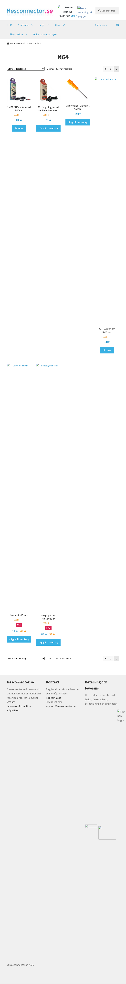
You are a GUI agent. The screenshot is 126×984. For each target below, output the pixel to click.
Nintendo (23, 25)
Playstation (16, 34)
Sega (41, 25)
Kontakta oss (53, 697)
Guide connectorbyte (45, 34)
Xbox (57, 25)
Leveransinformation (19, 706)
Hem (12, 43)
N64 (30, 43)
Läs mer (19, 128)
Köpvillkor (13, 710)
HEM (9, 25)
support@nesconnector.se (61, 706)
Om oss (11, 701)
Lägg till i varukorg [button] (48, 128)
